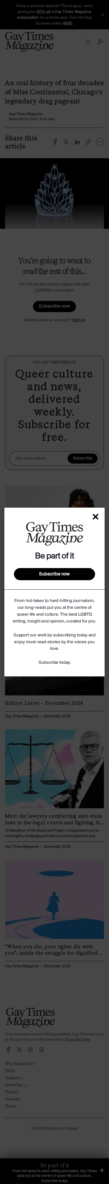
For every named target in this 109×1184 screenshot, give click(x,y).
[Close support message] (95, 517)
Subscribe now (54, 574)
